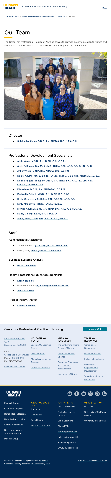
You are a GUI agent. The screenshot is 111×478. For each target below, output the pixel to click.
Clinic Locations (65, 420)
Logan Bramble (25, 280)
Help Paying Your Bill (68, 437)
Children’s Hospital (13, 408)
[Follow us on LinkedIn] (82, 393)
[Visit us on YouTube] (69, 393)
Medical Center (11, 403)
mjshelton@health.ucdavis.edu (52, 285)
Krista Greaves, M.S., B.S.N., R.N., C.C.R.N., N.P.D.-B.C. (46, 199)
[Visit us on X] (89, 393)
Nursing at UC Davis (67, 374)
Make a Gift (95, 329)
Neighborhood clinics (14, 419)
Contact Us (36, 414)
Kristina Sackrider (26, 305)
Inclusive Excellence (94, 358)
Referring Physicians (67, 431)
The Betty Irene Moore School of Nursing (68, 346)
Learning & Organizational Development (91, 367)
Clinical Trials (64, 426)
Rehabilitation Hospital (15, 413)
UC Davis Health (12, 16)
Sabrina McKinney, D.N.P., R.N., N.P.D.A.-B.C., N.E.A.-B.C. (47, 141)
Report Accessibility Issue (39, 463)
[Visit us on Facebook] (75, 393)
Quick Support (38, 353)
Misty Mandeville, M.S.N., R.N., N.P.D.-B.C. (39, 204)
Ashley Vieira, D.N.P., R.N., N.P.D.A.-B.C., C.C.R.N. (43, 171)
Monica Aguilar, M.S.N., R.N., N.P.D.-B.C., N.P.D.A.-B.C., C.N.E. (49, 209)
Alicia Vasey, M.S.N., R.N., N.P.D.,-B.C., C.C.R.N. (42, 161)
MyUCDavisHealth (66, 406)
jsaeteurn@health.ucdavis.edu (51, 245)
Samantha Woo (25, 290)
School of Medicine (13, 424)
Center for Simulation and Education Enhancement (68, 365)
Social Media (37, 420)
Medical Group (11, 438)
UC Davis (88, 406)
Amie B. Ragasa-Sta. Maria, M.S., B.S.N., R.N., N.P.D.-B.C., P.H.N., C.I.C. (54, 166)
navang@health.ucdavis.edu (46, 250)
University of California (95, 420)
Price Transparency (67, 442)
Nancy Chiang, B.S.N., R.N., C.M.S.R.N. (37, 213)
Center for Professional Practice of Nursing (38, 16)
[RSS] (103, 393)
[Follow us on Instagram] (96, 393)
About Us (61, 16)
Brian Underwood (26, 265)
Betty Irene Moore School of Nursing (13, 432)
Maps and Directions (41, 425)
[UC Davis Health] (13, 393)
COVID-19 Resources (68, 447)
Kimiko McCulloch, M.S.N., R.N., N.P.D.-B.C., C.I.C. (43, 194)
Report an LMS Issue (40, 367)
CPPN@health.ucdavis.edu (16, 354)
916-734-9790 (18, 358)
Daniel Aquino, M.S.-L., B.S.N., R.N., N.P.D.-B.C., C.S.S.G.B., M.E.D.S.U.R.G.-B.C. (58, 176)
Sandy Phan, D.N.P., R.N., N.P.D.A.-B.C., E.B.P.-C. (42, 218)
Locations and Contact (14, 366)
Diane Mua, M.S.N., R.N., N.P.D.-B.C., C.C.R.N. (41, 189)
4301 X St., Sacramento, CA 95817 (92, 460)
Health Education (92, 353)
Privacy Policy (21, 463)
